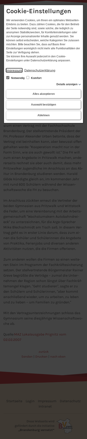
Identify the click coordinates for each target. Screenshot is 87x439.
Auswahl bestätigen (43, 104)
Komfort (35, 78)
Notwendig (17, 78)
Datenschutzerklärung (39, 70)
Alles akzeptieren (44, 93)
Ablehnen (43, 115)
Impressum (14, 70)
